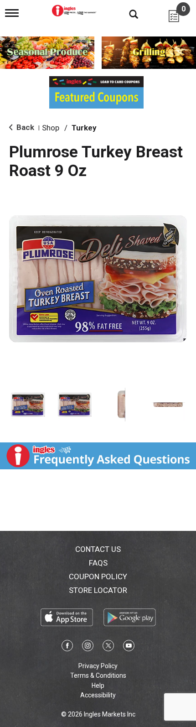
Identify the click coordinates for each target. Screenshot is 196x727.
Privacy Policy (98, 666)
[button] (28, 405)
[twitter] (108, 647)
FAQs (98, 562)
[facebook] (67, 647)
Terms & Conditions (98, 675)
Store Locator (98, 590)
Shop (50, 127)
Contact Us (98, 549)
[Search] (126, 13)
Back (24, 127)
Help (98, 685)
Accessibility (98, 695)
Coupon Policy (98, 576)
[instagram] (87, 647)
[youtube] (128, 647)
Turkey (84, 127)
